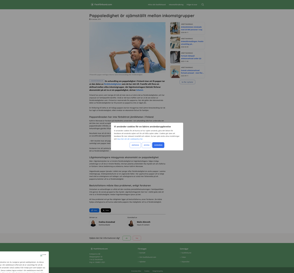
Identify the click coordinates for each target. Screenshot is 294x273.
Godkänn (158, 145)
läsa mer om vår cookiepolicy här (130, 139)
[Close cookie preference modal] (43, 255)
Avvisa (146, 145)
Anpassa (135, 145)
